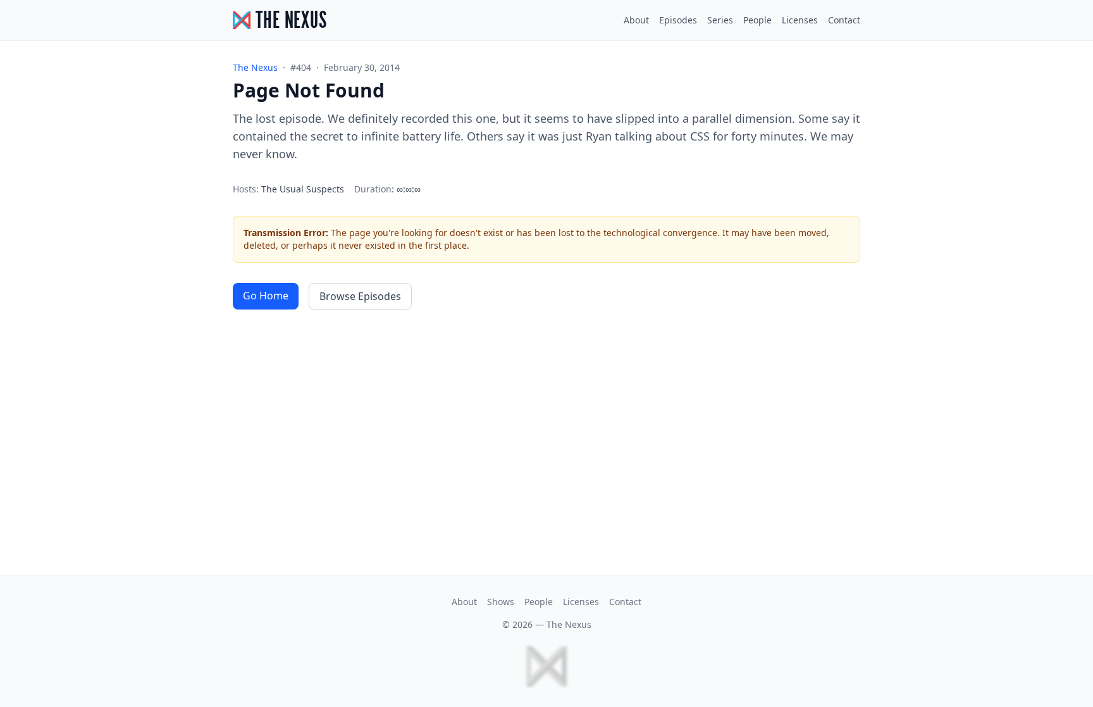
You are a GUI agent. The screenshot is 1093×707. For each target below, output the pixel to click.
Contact (844, 20)
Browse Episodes (360, 296)
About (636, 20)
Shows (500, 602)
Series (720, 20)
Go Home (265, 296)
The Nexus (568, 624)
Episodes (678, 20)
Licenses (800, 20)
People (757, 20)
